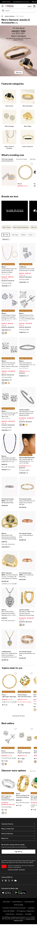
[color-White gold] (21, 425)
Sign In (30, 6)
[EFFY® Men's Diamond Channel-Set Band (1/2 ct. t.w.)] (8, 783)
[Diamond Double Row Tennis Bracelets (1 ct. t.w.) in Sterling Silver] (27, 347)
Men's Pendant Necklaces (20, 227)
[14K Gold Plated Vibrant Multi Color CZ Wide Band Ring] (25, 681)
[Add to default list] (32, 164)
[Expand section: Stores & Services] (18, 833)
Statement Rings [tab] (21, 159)
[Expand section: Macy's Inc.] (18, 838)
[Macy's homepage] (2, 16)
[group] (18, 50)
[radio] (3, 332)
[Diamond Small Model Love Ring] (27, 639)
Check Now (22, 869)
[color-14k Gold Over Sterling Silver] (35, 762)
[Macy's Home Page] (9, 6)
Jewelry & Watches (9, 16)
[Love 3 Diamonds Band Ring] (27, 521)
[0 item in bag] (34, 6)
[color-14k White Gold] (3, 764)
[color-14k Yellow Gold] (6, 764)
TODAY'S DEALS (6, 1)
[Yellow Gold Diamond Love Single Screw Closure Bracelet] (27, 487)
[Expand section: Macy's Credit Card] (18, 828)
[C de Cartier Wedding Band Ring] (10, 487)
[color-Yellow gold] (26, 425)
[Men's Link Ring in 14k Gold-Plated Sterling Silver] (23, 783)
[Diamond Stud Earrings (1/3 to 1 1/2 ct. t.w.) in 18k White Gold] (10, 397)
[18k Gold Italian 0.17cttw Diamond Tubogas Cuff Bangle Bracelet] (27, 397)
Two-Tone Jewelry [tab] (7, 159)
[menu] (2, 6)
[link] (25, 185)
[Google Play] (20, 892)
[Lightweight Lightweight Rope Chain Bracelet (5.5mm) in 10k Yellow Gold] (9, 681)
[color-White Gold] (3, 333)
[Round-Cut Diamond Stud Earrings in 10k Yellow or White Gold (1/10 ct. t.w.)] (25, 737)
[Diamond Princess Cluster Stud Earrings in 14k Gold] (27, 253)
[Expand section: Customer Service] (18, 824)
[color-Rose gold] (23, 425)
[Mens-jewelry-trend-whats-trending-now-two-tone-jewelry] (9, 176)
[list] (18, 52)
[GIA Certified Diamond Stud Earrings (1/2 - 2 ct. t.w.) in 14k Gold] (27, 444)
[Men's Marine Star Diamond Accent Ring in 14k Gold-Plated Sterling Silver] (10, 521)
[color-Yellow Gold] (6, 333)
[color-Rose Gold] (9, 383)
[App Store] (6, 892)
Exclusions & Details (13, 869)
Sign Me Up (18, 851)
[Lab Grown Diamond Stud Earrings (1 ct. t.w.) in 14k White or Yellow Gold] (9, 737)
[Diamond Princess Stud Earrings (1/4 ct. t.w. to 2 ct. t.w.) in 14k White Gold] (27, 299)
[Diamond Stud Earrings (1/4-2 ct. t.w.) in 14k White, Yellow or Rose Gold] (10, 347)
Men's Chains (7, 227)
